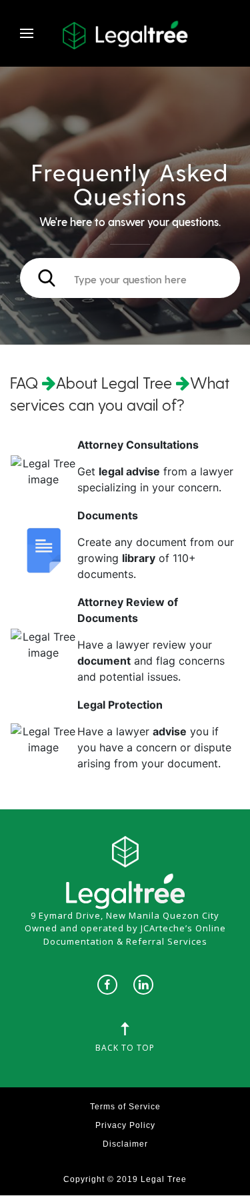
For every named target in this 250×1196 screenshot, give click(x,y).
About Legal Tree (114, 382)
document (104, 660)
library (138, 558)
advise (170, 731)
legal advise (129, 471)
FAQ (26, 382)
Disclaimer (125, 1144)
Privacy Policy (125, 1125)
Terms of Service (125, 1106)
